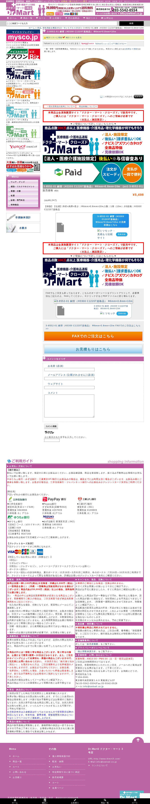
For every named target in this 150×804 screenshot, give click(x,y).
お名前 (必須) (55, 366)
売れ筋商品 (74, 18)
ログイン (54, 4)
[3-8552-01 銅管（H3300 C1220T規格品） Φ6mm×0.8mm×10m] (93, 301)
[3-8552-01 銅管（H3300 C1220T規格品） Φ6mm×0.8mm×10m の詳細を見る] (60, 224)
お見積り (57, 18)
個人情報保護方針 (136, 4)
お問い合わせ (20, 772)
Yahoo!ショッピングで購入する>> (111, 44)
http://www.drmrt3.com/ (107, 759)
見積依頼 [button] (122, 234)
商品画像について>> (88, 106)
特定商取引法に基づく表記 (94, 4)
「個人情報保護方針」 (86, 651)
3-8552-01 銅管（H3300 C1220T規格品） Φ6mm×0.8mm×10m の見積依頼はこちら (111, 220)
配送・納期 (122, 4)
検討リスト (92, 18)
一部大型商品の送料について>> (61, 106)
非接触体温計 (23, 217)
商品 (39, 28)
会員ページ (64, 4)
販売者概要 (76, 4)
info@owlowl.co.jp (93, 686)
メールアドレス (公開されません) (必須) (71, 375)
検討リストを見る (74, 38)
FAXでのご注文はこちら (93, 336)
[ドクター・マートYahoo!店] (23, 147)
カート (42, 18)
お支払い (111, 4)
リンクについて (100, 765)
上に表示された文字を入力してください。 (66, 437)
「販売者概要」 (92, 644)
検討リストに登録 (54, 38)
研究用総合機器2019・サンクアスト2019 (62, 28)
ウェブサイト (55, 384)
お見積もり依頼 (130, 49)
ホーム (13, 18)
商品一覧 (27, 18)
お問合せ (108, 18)
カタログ (138, 97)
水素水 (23, 228)
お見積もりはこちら (93, 349)
